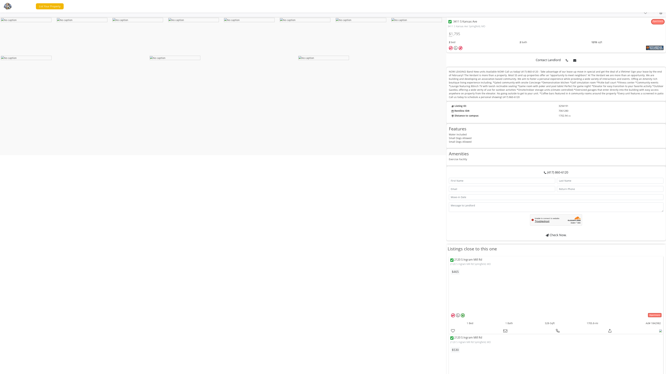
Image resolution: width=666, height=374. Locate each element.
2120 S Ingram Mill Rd (468, 259)
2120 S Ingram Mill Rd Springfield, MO (470, 264)
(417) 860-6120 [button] (557, 172)
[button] (26, 6)
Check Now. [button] (558, 235)
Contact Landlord (548, 60)
